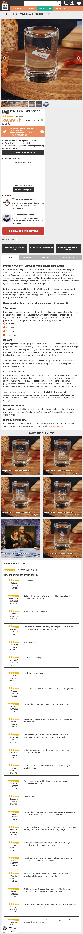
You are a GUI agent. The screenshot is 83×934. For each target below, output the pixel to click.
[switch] (13, 931)
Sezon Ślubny (45, 9)
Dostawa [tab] (45, 257)
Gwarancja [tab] (68, 257)
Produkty (60, 9)
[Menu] (16, 926)
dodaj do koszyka (23, 231)
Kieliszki (13, 14)
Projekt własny (8, 239)
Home (4, 14)
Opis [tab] (10, 257)
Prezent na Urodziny (58, 426)
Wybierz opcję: (10, 148)
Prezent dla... (18, 9)
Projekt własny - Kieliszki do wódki (35, 14)
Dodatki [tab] (27, 257)
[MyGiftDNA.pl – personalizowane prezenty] (5, 5)
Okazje (31, 9)
